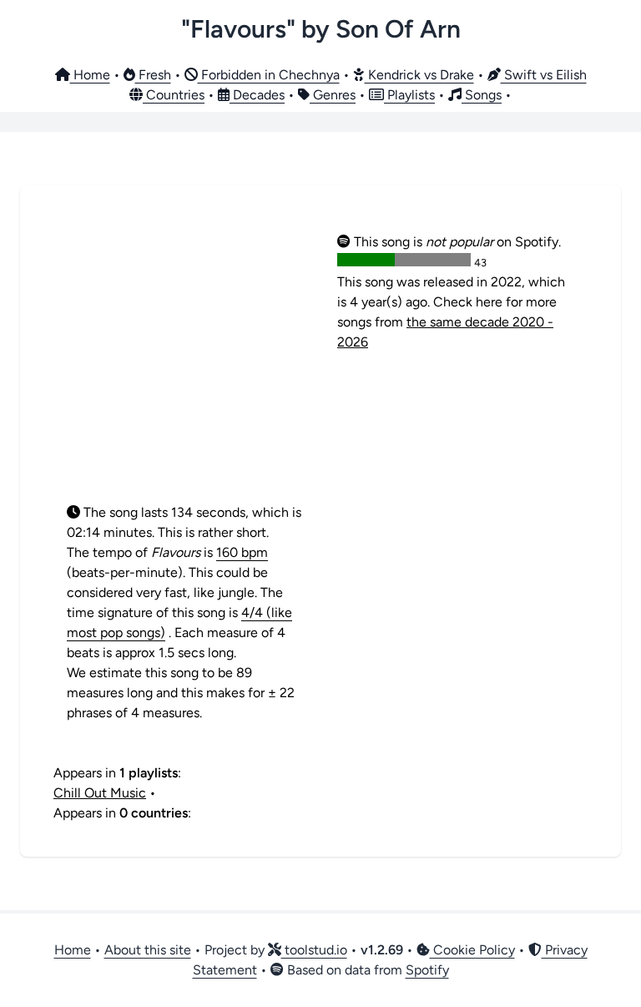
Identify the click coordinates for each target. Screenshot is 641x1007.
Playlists (409, 95)
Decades (257, 95)
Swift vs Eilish (544, 75)
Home (90, 75)
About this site (147, 950)
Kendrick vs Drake (419, 75)
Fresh (153, 75)
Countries (173, 95)
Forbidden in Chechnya (269, 75)
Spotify (427, 970)
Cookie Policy (472, 950)
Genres (333, 95)
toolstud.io (314, 950)
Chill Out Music (99, 793)
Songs (482, 95)
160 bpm (242, 552)
